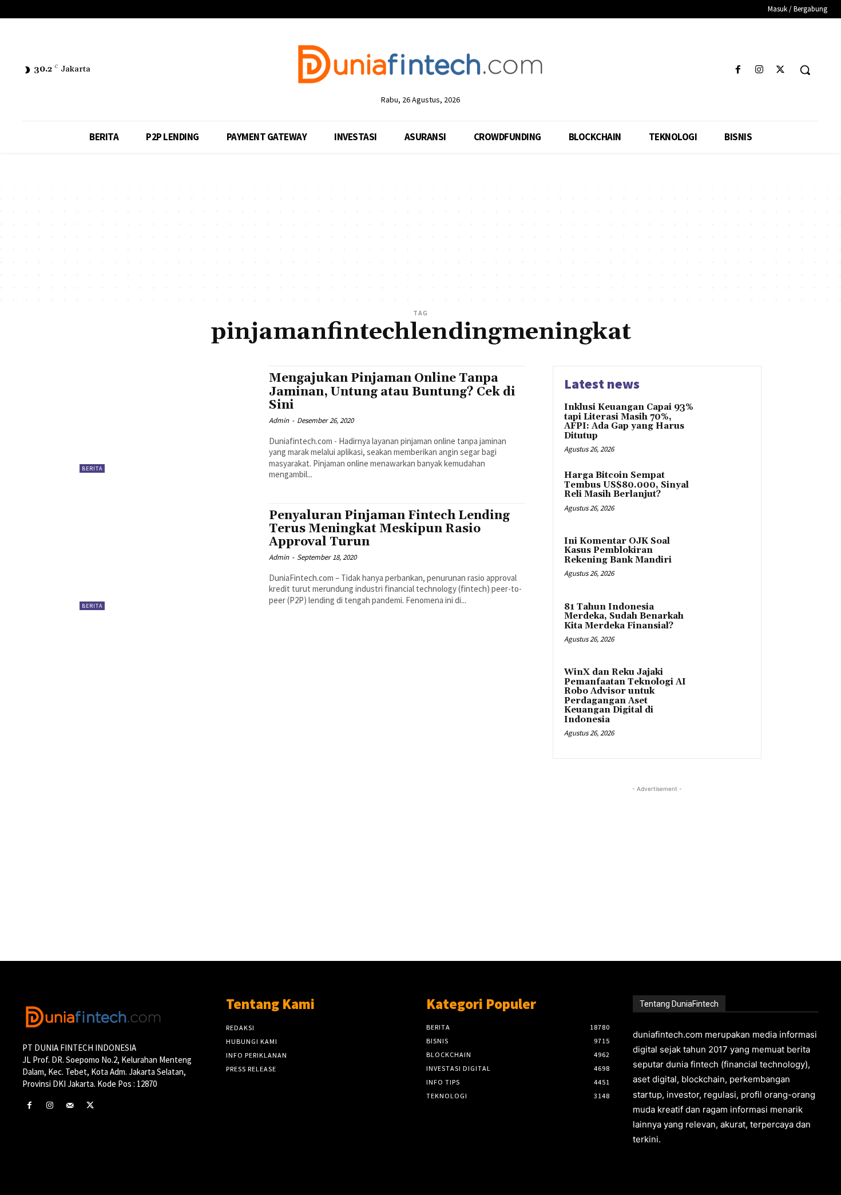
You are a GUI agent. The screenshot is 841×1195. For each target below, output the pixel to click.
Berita (92, 468)
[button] (805, 70)
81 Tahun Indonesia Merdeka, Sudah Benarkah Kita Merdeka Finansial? (624, 616)
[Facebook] (737, 70)
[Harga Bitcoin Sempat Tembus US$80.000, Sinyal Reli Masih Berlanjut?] (725, 493)
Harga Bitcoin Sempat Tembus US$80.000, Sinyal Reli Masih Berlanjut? (626, 485)
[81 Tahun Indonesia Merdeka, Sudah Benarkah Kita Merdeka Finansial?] (725, 624)
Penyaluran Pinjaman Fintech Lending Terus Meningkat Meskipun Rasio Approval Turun (389, 528)
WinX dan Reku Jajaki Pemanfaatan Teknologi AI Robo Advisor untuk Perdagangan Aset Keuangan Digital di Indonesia (625, 696)
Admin (279, 420)
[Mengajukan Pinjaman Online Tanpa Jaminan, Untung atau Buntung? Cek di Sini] (168, 419)
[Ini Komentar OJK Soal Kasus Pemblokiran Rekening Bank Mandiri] (725, 559)
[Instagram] (759, 70)
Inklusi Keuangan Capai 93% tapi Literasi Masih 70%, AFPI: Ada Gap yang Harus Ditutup (628, 421)
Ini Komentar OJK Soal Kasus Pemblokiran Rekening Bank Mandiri (618, 550)
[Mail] (69, 1105)
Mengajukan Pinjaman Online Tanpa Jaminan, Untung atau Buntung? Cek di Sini (392, 391)
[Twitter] (780, 70)
